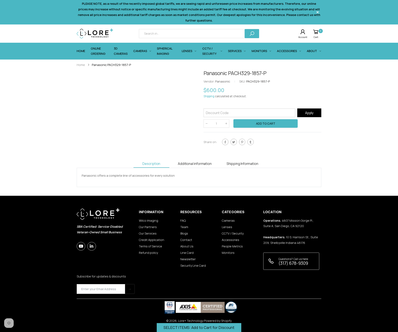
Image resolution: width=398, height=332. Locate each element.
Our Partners (148, 227)
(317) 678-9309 (293, 263)
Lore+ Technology (190, 321)
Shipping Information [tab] (242, 163)
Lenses (227, 227)
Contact (186, 240)
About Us (186, 246)
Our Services (148, 233)
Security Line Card (193, 266)
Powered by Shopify (218, 321)
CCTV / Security (233, 233)
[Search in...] (252, 33)
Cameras (228, 221)
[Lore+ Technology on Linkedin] (91, 246)
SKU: (242, 82)
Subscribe (130, 289)
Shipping (209, 96)
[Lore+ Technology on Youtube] (81, 246)
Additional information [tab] (194, 163)
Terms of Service (150, 246)
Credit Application (151, 240)
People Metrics (232, 246)
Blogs (184, 233)
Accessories (230, 240)
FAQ (183, 221)
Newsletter (188, 259)
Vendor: (209, 82)
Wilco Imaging (148, 221)
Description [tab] (151, 163)
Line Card (187, 253)
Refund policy (148, 253)
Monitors (228, 253)
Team (184, 227)
